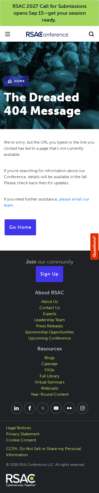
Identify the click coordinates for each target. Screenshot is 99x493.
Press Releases (49, 325)
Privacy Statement (22, 434)
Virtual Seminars (49, 382)
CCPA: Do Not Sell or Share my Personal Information (43, 451)
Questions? (94, 246)
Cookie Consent (21, 440)
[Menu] (7, 34)
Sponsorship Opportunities (49, 332)
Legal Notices (18, 427)
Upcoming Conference (49, 338)
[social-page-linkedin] (16, 408)
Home (19, 81)
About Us (49, 301)
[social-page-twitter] (43, 408)
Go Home (20, 227)
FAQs (49, 369)
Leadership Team (49, 319)
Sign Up (49, 274)
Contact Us (49, 307)
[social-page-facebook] (30, 408)
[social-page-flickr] (69, 408)
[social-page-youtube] (56, 408)
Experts (49, 313)
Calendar (49, 363)
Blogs (49, 357)
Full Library (49, 376)
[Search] (91, 34)
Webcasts (49, 388)
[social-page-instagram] (82, 408)
